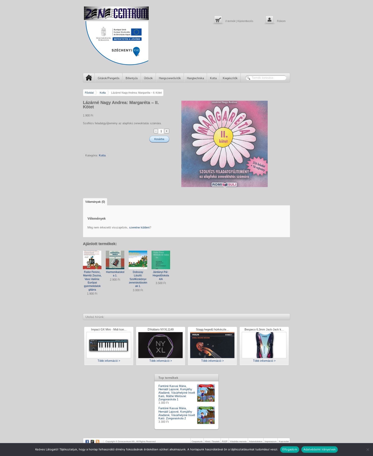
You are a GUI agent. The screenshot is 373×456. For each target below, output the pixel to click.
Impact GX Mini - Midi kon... (108, 329)
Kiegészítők (230, 78)
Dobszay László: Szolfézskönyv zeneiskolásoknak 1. (138, 279)
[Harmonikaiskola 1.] (115, 260)
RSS (97, 441)
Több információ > (109, 360)
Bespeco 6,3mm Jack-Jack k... (264, 329)
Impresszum (271, 441)
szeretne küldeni (139, 227)
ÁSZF (225, 441)
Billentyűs (132, 78)
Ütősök (148, 78)
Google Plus (92, 441)
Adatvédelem (255, 441)
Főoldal (89, 92)
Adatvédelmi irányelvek (319, 449)
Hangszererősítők (170, 78)
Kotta (213, 78)
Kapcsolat (284, 441)
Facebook (87, 441)
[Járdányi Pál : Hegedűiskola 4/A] (161, 260)
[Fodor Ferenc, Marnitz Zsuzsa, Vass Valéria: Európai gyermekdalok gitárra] (92, 260)
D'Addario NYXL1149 (161, 329)
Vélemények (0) (95, 201)
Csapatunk (197, 441)
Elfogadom (289, 449)
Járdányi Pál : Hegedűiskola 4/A (161, 275)
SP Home (89, 77)
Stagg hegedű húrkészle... (212, 329)
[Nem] (367, 449)
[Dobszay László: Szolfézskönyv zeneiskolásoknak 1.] (138, 260)
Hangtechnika (195, 78)
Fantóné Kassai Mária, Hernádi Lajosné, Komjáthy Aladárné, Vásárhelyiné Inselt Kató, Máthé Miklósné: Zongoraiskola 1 (176, 392)
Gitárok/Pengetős (109, 78)
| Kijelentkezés (233, 19)
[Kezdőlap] (116, 13)
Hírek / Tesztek (212, 441)
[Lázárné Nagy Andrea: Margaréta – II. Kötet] (235, 144)
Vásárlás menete (238, 441)
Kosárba (159, 139)
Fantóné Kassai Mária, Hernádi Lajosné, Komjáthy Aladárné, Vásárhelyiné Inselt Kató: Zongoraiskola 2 (176, 413)
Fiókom (275, 19)
